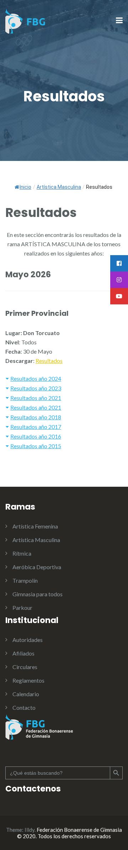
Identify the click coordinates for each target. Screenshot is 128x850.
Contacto (24, 707)
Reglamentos (28, 680)
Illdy (29, 829)
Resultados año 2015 (35, 445)
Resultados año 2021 (35, 397)
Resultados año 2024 (35, 378)
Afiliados (23, 653)
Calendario (25, 693)
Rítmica (21, 553)
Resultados (49, 360)
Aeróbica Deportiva (36, 566)
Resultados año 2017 (35, 426)
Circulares (24, 666)
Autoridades (27, 639)
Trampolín (25, 580)
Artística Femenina (35, 526)
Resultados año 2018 (35, 417)
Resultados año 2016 (35, 436)
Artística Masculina (36, 539)
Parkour (22, 607)
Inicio (25, 187)
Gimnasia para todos (37, 594)
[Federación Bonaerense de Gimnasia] (25, 20)
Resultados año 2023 (35, 388)
